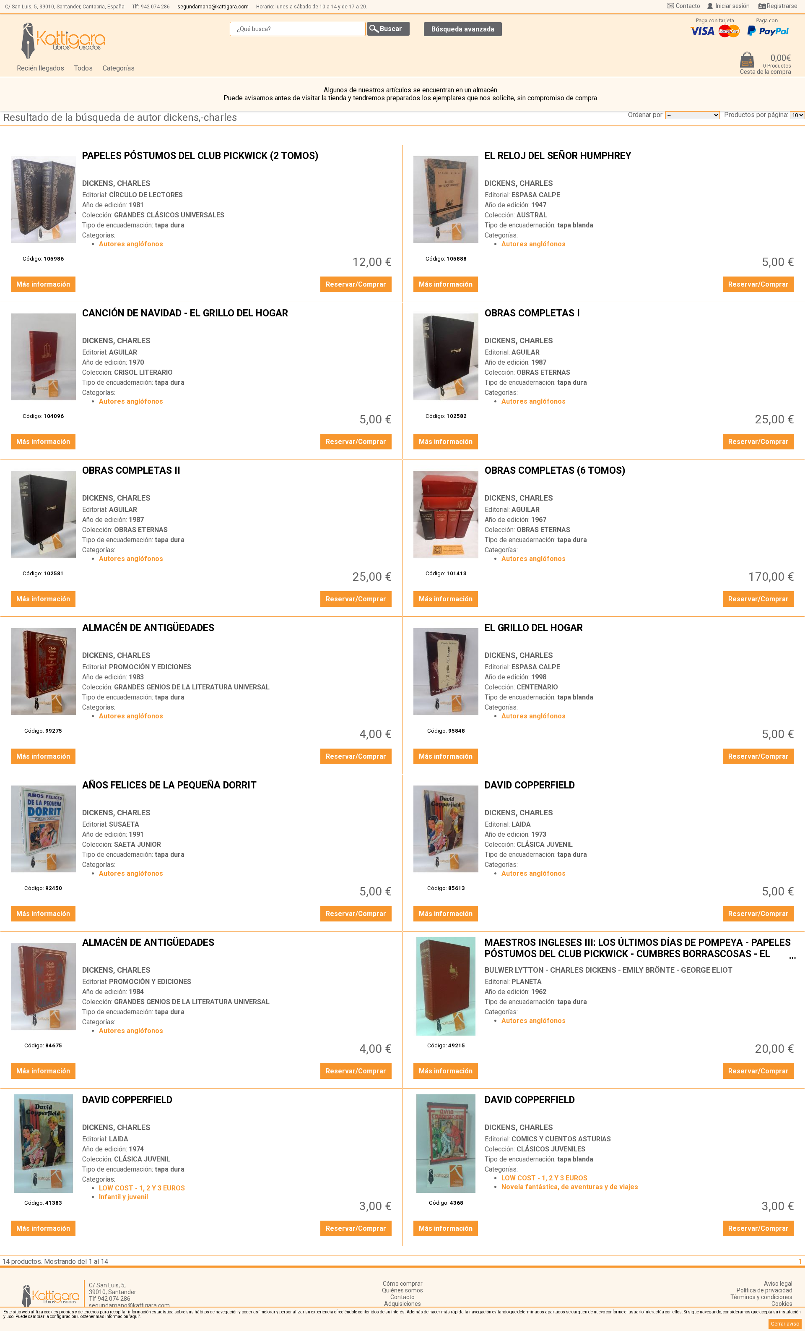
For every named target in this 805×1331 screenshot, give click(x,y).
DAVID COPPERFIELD (640, 792)
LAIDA (521, 824)
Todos (83, 68)
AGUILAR (123, 352)
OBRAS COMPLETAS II (238, 477)
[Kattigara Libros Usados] (63, 41)
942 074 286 (155, 7)
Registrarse (782, 6)
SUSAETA (124, 824)
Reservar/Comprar (356, 284)
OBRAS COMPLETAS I (640, 320)
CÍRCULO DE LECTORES (146, 195)
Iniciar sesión (733, 6)
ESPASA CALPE (536, 195)
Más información (43, 284)
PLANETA (527, 982)
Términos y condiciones (761, 1297)
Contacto (688, 6)
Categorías (119, 68)
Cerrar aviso (785, 1324)
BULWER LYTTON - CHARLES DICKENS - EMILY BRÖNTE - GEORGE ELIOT (608, 970)
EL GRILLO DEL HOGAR (640, 634)
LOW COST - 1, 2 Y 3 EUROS (142, 1188)
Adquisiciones (402, 1303)
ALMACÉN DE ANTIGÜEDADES (238, 634)
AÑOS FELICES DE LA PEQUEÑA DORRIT (238, 792)
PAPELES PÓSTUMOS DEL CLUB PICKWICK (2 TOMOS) (238, 162)
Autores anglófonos (131, 244)
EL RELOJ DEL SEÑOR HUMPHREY (640, 162)
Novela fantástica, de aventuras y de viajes (569, 1187)
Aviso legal (778, 1283)
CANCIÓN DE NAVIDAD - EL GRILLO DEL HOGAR (238, 320)
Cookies (781, 1303)
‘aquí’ (134, 1316)
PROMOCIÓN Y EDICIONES (150, 667)
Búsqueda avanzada (462, 29)
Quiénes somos (402, 1290)
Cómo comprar (403, 1283)
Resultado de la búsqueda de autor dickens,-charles (120, 117)
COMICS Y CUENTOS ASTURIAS (561, 1139)
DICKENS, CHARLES (116, 183)
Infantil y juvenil (123, 1197)
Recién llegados (40, 68)
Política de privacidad (764, 1290)
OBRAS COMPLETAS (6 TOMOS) (640, 477)
